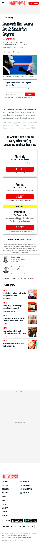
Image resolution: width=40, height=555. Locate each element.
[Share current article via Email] (13, 52)
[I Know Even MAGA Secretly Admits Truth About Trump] (32, 349)
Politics (5, 485)
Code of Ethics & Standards (11, 535)
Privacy (34, 534)
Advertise (24, 534)
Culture (5, 504)
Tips (15, 534)
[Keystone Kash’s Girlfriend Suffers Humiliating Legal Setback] (32, 336)
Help (30, 534)
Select (20, 169)
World (4, 501)
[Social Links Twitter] (15, 527)
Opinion (4, 512)
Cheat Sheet (6, 482)
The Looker (5, 493)
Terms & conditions (8, 537)
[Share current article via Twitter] (9, 52)
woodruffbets (16, 261)
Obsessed (5, 489)
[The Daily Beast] (18, 3)
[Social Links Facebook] (11, 527)
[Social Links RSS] (28, 527)
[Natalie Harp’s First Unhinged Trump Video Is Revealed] (32, 311)
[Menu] (5, 3)
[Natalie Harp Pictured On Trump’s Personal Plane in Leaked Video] (32, 324)
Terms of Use (27, 97)
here (32, 278)
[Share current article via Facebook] (4, 52)
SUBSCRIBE (33, 3)
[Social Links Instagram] (20, 527)
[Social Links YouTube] (24, 527)
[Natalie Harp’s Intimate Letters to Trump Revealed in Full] (32, 298)
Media (4, 496)
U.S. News (5, 508)
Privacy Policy (8, 98)
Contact (10, 534)
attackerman (15, 271)
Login (29, 239)
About (4, 534)
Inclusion (24, 535)
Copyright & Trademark (23, 537)
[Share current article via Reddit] (18, 52)
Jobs (18, 534)
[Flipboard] (32, 527)
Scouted (5, 515)
